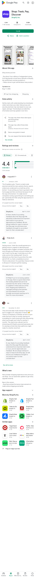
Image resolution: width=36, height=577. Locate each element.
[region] (18, 23)
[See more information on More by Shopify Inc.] (32, 395)
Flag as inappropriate (11, 449)
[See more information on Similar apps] (32, 422)
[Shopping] (25, 94)
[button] (19, 24)
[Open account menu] (32, 2)
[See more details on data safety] (8, 140)
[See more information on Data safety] (32, 99)
